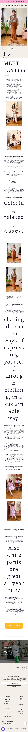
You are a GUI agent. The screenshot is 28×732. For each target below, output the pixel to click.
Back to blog (19, 667)
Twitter (21, 713)
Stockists (7, 701)
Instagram (20, 707)
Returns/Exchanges (7, 721)
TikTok (20, 709)
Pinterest (20, 711)
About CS (7, 699)
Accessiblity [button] (16, 728)
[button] (2, 5)
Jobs (7, 708)
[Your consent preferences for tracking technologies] (24, 723)
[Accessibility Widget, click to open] (3, 729)
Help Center (7, 716)
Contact (7, 719)
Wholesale (7, 703)
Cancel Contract (7, 723)
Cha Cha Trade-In (7, 706)
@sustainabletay (11, 97)
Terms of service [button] (9, 728)
